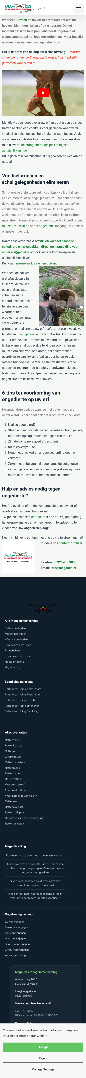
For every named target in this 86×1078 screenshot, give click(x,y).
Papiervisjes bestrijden (18, 656)
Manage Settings (43, 1069)
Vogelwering (12, 667)
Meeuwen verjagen (16, 927)
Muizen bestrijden (15, 634)
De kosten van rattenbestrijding (24, 818)
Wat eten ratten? (15, 784)
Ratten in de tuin (15, 762)
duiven (51, 263)
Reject (43, 1058)
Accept (43, 1047)
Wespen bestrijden (16, 639)
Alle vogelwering (15, 955)
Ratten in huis (13, 773)
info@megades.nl (63, 568)
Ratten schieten (14, 823)
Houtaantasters (14, 662)
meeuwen (23, 263)
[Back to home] (24, 7)
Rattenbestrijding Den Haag (22, 711)
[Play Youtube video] (43, 93)
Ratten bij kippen (15, 812)
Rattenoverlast (14, 807)
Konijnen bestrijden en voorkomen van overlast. (35, 855)
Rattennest (12, 801)
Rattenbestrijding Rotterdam (22, 694)
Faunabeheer (13, 650)
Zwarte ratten (13, 757)
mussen (19, 226)
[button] (79, 7)
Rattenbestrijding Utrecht (20, 700)
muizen (7, 226)
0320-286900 (65, 562)
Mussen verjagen (15, 938)
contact (36, 517)
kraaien (36, 263)
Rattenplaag (12, 768)
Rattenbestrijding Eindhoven (22, 706)
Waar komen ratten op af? (21, 796)
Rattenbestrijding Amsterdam (23, 689)
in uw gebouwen (28, 334)
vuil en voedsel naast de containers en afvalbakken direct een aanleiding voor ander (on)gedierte (40, 246)
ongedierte (46, 226)
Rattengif (10, 751)
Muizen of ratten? (15, 790)
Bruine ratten (13, 779)
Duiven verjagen (15, 922)
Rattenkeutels (13, 745)
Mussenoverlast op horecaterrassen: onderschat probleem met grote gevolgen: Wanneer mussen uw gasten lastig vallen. (35, 868)
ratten (22, 20)
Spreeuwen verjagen (17, 944)
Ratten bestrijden (15, 628)
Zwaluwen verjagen (17, 950)
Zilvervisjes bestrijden (18, 645)
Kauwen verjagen (15, 933)
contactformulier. (71, 543)
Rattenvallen (13, 740)
